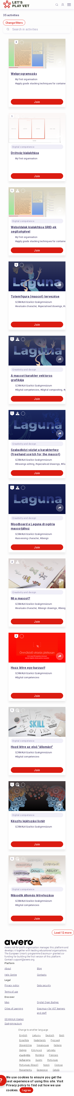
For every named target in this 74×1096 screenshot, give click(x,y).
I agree (26, 1090)
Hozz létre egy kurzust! (28, 668)
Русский (55, 1040)
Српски (58, 1065)
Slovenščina (25, 1045)
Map (7, 1002)
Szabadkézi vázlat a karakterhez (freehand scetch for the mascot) (35, 452)
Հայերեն (24, 1055)
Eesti (61, 1035)
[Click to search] (57, 5)
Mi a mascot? (20, 598)
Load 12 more (63, 932)
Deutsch (50, 1035)
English (23, 1035)
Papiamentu (25, 1070)
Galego (22, 1050)
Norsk (46, 1065)
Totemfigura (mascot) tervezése (35, 296)
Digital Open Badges (48, 1002)
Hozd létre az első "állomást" (32, 747)
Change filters (14, 22)
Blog (39, 968)
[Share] (60, 62)
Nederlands (40, 1040)
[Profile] (63, 5)
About (8, 968)
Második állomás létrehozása (32, 895)
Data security (44, 985)
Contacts (41, 975)
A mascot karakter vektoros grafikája (31, 378)
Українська (43, 1045)
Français (53, 1055)
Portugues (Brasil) (28, 1065)
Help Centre (11, 975)
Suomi (38, 1060)
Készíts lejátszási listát (28, 821)
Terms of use (11, 991)
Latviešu (51, 1050)
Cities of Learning (14, 1008)
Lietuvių (36, 1035)
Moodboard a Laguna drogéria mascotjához (33, 526)
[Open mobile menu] (69, 4)
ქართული (25, 1060)
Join (37, 101)
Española (24, 1040)
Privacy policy (12, 985)
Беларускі (42, 1070)
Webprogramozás (24, 74)
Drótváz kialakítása (25, 153)
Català (56, 1070)
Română (39, 1055)
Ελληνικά (36, 1050)
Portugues (52, 1060)
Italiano (57, 1045)
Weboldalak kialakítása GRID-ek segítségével (34, 229)
